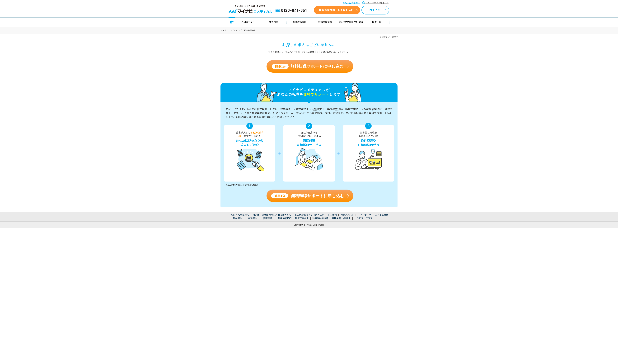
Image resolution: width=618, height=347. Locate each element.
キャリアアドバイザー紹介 (351, 22)
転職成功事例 (299, 22)
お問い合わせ (347, 215)
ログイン (374, 10)
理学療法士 (238, 218)
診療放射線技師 (320, 218)
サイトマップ (364, 215)
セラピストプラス (363, 218)
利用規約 (332, 215)
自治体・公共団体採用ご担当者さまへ (272, 215)
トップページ (232, 22)
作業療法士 (253, 218)
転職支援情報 (325, 22)
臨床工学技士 (302, 218)
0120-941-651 (292, 10)
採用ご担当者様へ (351, 2)
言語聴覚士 (268, 218)
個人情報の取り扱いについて (309, 215)
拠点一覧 (376, 22)
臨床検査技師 (284, 218)
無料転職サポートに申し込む (309, 66)
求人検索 (274, 22)
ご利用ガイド (248, 22)
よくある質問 (381, 215)
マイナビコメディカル (230, 30)
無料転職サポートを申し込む (336, 10)
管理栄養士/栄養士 (341, 218)
